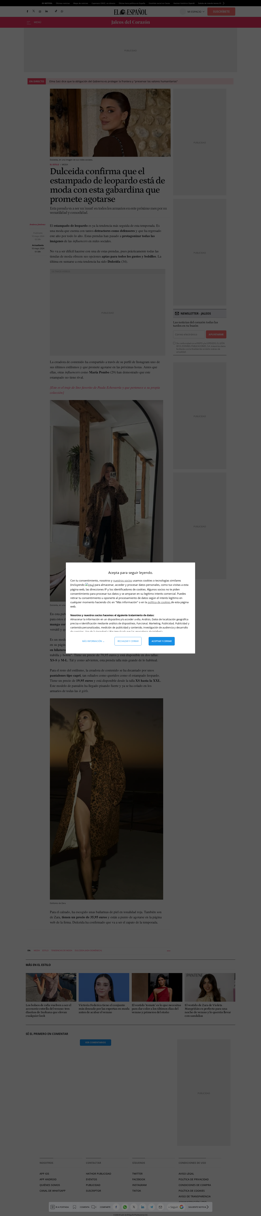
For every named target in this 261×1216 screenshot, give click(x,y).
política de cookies (159, 602)
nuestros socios (122, 580)
